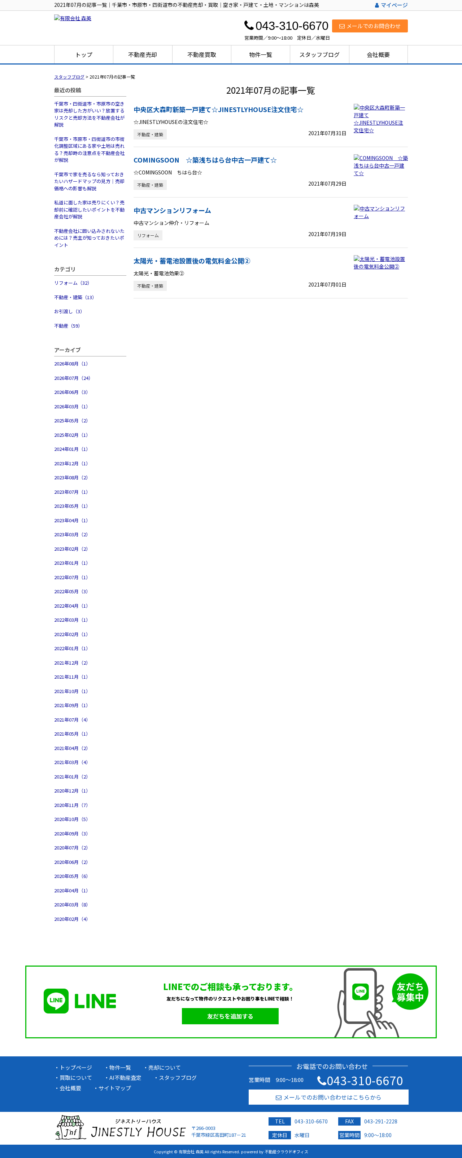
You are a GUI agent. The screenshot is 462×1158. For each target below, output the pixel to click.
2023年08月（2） (72, 477)
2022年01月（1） (72, 648)
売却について (164, 1067)
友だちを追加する (230, 1016)
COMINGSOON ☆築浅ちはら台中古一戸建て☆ (205, 159)
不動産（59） (68, 325)
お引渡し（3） (69, 311)
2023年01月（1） (72, 562)
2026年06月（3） (72, 392)
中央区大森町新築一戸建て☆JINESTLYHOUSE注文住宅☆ (219, 109)
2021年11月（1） (72, 676)
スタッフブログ (319, 54)
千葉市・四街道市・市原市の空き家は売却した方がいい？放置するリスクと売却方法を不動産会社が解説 (89, 114)
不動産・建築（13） (75, 297)
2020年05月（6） (72, 876)
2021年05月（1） (72, 733)
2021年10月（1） (72, 691)
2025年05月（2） (72, 420)
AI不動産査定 (125, 1077)
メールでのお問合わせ (373, 26)
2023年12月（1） (72, 463)
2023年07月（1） (72, 491)
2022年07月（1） (72, 577)
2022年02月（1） (72, 634)
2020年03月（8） (72, 904)
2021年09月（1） (72, 705)
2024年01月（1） (72, 448)
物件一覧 (260, 54)
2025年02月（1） (72, 434)
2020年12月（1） (72, 790)
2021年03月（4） (72, 762)
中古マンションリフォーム (172, 210)
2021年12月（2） (72, 662)
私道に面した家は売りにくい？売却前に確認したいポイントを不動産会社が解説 (89, 209)
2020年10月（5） (72, 819)
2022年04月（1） (72, 605)
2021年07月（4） (72, 719)
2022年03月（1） (72, 619)
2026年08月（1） (72, 363)
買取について (76, 1077)
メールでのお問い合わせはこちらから (332, 1097)
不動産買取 (201, 54)
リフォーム (148, 235)
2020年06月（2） (72, 861)
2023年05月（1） (72, 505)
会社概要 (378, 54)
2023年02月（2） (72, 548)
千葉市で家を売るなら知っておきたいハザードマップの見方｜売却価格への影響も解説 (89, 181)
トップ (83, 54)
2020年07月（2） (72, 847)
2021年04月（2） (72, 748)
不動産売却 (142, 54)
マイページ (394, 5)
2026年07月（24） (73, 377)
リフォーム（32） (73, 282)
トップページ (76, 1067)
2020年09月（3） (72, 833)
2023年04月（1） (72, 520)
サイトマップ (115, 1088)
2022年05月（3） (72, 591)
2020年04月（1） (72, 890)
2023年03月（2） (72, 534)
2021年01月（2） (72, 776)
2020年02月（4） (72, 918)
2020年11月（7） (72, 805)
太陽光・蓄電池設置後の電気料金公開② (192, 260)
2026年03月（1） (72, 406)
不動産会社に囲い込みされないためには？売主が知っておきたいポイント (89, 237)
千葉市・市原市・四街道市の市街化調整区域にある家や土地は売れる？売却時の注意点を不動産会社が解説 (89, 150)
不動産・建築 (150, 134)
